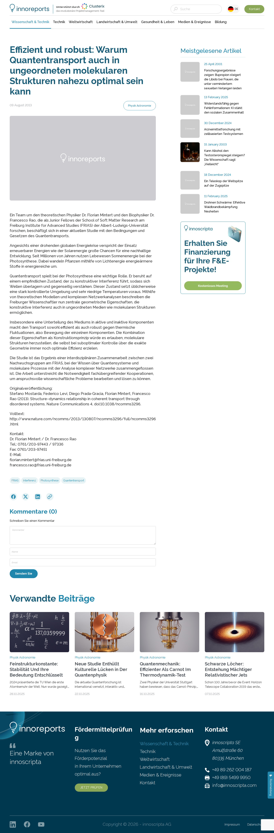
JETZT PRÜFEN (91, 787)
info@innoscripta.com (234, 785)
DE (236, 8)
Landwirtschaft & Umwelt (166, 767)
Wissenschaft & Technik (164, 743)
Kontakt (254, 9)
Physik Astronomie (139, 105)
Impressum (232, 824)
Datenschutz (255, 824)
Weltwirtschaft (155, 759)
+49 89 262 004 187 (231, 769)
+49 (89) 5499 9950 (231, 777)
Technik (147, 751)
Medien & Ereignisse (160, 775)
